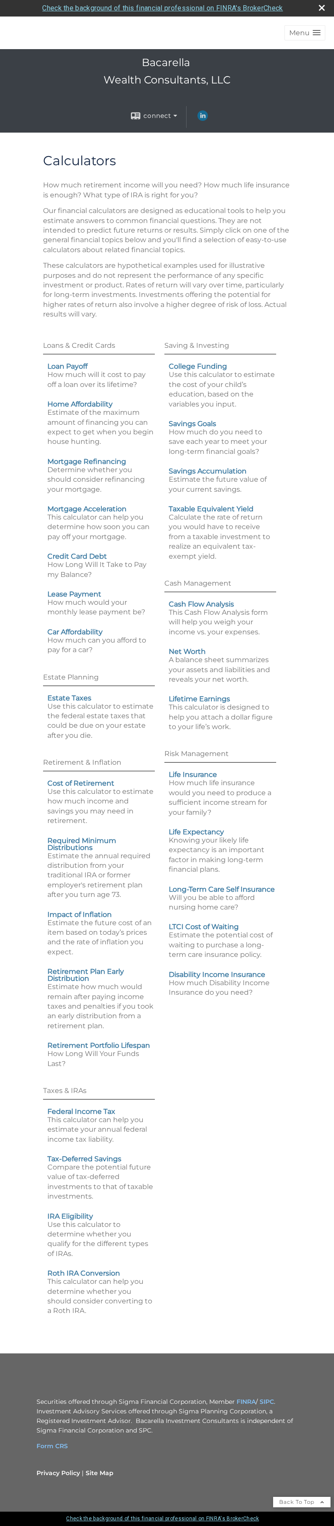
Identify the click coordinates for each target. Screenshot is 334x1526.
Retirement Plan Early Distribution (85, 975)
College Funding (198, 366)
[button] (304, 32)
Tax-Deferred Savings (84, 1159)
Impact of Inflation (79, 914)
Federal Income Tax (81, 1111)
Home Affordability (80, 404)
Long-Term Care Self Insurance (222, 889)
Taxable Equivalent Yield (211, 509)
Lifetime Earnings (199, 699)
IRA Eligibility (70, 1216)
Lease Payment (74, 594)
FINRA (246, 1402)
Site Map (100, 1473)
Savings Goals (192, 424)
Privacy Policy (58, 1473)
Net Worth (187, 651)
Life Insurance (193, 774)
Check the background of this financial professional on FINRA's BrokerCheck (162, 8)
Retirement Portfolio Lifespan (98, 1045)
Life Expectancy (196, 832)
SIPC (267, 1402)
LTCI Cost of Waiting (204, 927)
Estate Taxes (69, 698)
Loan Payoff (67, 366)
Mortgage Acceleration (87, 509)
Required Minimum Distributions (81, 844)
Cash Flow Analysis (201, 604)
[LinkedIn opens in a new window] (202, 119)
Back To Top (297, 1502)
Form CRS (52, 1446)
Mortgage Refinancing (86, 461)
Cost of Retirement (80, 783)
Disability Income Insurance (217, 974)
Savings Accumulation (208, 471)
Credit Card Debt (77, 556)
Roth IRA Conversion (83, 1273)
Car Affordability (75, 632)
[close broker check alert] (321, 7)
